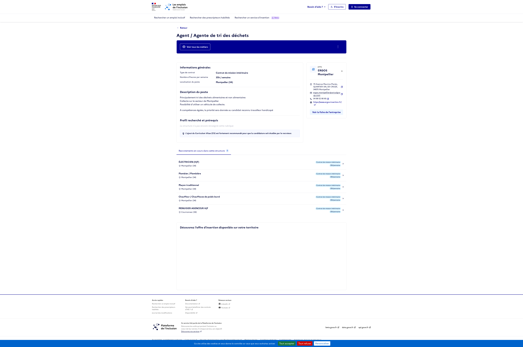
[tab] (204, 151)
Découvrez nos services (190, 331)
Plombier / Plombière (190, 173)
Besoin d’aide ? (315, 6)
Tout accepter (286, 343)
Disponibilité (190, 313)
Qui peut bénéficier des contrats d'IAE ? (198, 308)
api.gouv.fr (363, 327)
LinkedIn (224, 304)
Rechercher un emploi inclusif (169, 17)
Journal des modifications (162, 313)
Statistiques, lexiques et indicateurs (307, 340)
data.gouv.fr (347, 327)
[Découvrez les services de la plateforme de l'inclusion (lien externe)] (165, 326)
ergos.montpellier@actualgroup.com (326, 94)
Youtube (224, 308)
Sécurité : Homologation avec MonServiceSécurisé (219, 340)
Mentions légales (250, 340)
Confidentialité (285, 340)
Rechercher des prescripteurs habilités (210, 17)
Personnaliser (322, 343)
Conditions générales (268, 340)
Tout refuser (304, 343)
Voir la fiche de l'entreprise (326, 112)
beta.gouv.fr (331, 327)
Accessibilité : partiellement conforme (167, 340)
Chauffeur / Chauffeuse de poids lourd (199, 196)
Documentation (191, 304)
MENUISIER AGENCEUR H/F (193, 208)
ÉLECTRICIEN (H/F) (189, 162)
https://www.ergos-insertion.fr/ (327, 102)
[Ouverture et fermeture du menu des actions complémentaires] (338, 47)
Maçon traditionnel (189, 185)
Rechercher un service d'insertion (257, 17)
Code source (190, 340)
